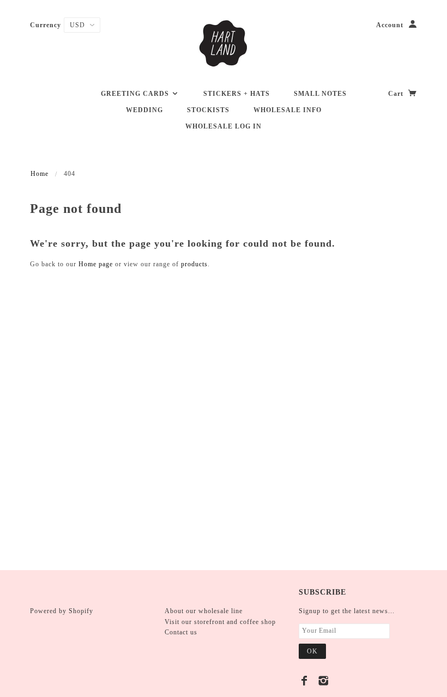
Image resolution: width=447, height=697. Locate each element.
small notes (320, 93)
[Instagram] (323, 680)
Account (389, 25)
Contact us (181, 632)
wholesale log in (223, 126)
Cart (397, 93)
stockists (208, 110)
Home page (95, 264)
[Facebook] (304, 680)
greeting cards (136, 93)
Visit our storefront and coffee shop (220, 622)
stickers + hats (236, 93)
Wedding (144, 110)
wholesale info (287, 110)
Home (40, 174)
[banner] (223, 43)
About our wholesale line (204, 611)
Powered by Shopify (61, 611)
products (194, 264)
